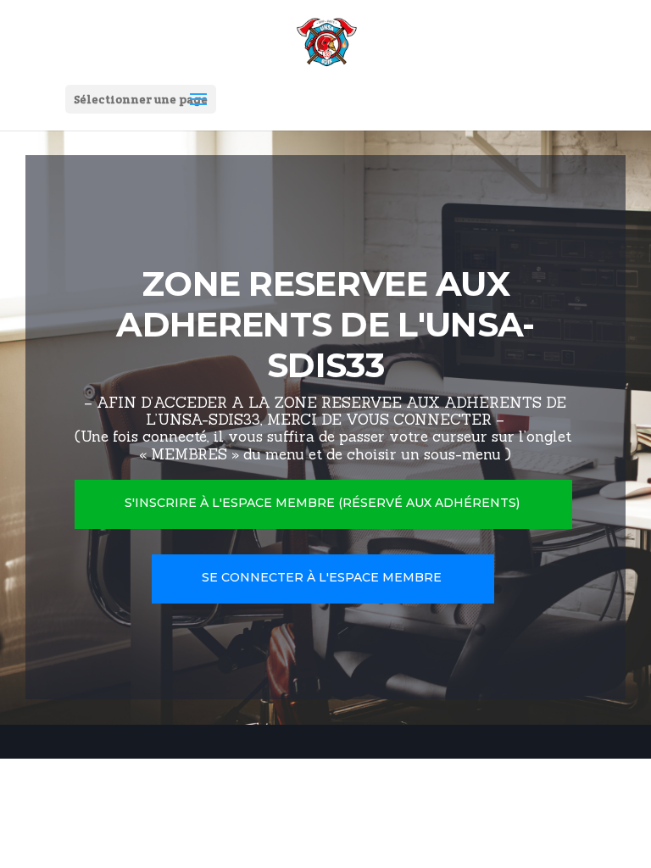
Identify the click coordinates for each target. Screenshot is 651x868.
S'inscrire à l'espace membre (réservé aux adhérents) (322, 502)
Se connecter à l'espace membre (322, 577)
